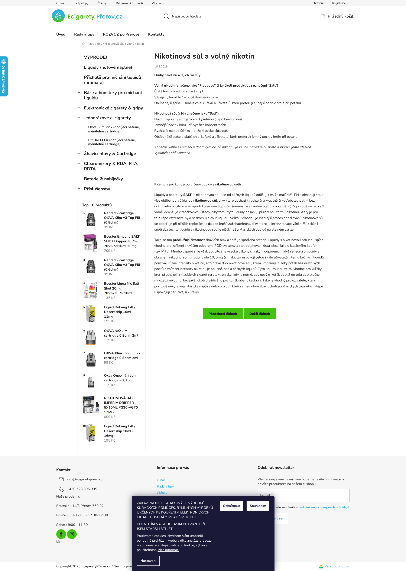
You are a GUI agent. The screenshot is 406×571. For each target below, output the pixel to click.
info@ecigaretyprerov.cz (85, 479)
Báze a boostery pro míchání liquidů (113, 95)
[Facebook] (61, 534)
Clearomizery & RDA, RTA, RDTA (111, 166)
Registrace (339, 3)
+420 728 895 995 (82, 489)
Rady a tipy (81, 3)
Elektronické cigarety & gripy (113, 108)
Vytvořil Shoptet (337, 566)
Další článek (259, 313)
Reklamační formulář (129, 3)
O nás (60, 3)
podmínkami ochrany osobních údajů (324, 507)
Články (102, 3)
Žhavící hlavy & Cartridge (110, 153)
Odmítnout (231, 506)
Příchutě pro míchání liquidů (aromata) (112, 80)
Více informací (168, 550)
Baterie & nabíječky (103, 179)
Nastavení (148, 560)
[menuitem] (61, 34)
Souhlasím (258, 506)
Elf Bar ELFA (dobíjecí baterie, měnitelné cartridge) (112, 142)
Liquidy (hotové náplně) (108, 67)
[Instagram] (72, 534)
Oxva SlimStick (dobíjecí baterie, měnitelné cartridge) (114, 129)
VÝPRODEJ (95, 57)
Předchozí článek (222, 313)
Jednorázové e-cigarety (107, 118)
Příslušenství (97, 189)
